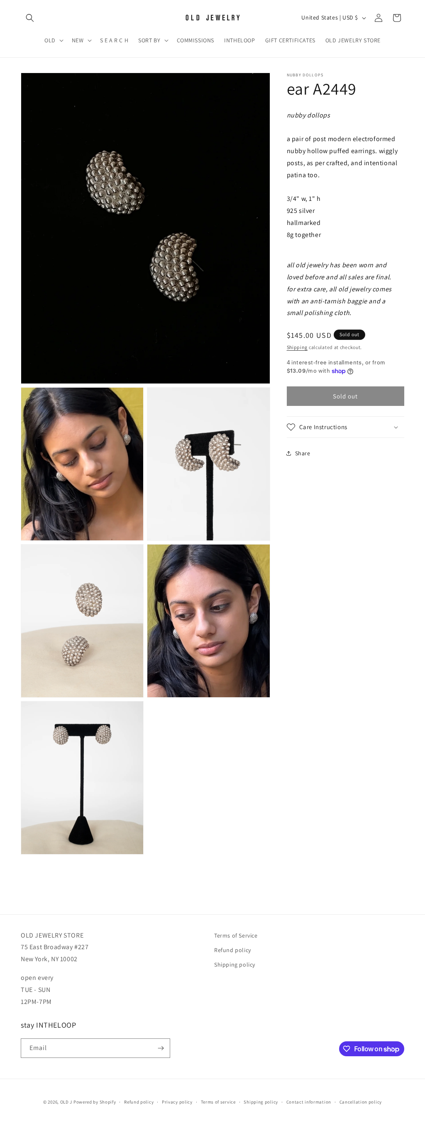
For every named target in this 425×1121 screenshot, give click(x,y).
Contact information (308, 1102)
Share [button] (302, 453)
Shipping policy (234, 964)
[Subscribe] (160, 1048)
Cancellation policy (361, 1102)
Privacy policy (177, 1102)
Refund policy (232, 950)
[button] (30, 18)
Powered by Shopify (94, 1102)
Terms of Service (236, 935)
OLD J (66, 1102)
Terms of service (218, 1102)
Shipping (297, 347)
